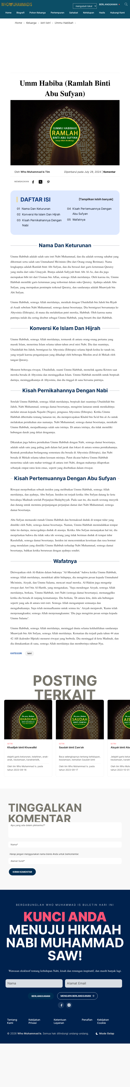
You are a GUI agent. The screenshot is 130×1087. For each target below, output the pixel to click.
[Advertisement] (65, 49)
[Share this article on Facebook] (32, 181)
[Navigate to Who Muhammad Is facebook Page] (61, 1005)
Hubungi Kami (117, 12)
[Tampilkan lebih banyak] (96, 199)
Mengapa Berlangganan (76, 996)
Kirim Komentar (22, 871)
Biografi (20, 12)
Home (8, 12)
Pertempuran (57, 12)
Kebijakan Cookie (103, 1021)
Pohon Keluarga (37, 12)
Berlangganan (41, 996)
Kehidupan (88, 12)
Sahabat (73, 12)
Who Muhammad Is (29, 1033)
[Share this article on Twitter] (40, 181)
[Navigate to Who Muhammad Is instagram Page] (69, 1005)
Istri (29, 653)
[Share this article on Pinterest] (48, 181)
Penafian (87, 1019)
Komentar (109, 171)
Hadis (102, 12)
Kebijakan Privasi (34, 1021)
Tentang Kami (12, 1021)
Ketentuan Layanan (60, 1021)
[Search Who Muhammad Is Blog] (126, 4)
